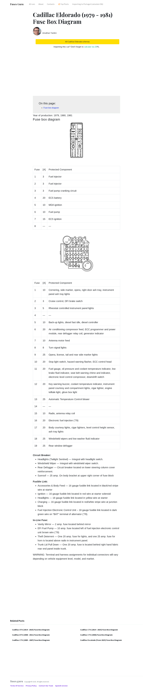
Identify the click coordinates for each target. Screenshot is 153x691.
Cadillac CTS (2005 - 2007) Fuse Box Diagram (31, 640)
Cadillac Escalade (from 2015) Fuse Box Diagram (101, 640)
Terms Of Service (17, 686)
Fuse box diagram (51, 108)
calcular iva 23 (90, 47)
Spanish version (61, 686)
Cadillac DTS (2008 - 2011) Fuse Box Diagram (31, 635)
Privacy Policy (31, 686)
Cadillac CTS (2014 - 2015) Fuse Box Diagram (99, 629)
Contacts (51, 4)
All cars (32, 4)
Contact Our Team (46, 686)
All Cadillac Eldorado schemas (77, 41)
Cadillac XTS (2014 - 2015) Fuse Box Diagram (31, 629)
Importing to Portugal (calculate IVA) (87, 4)
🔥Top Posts (63, 4)
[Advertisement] (76, 73)
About (41, 4)
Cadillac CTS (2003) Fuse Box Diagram (96, 635)
